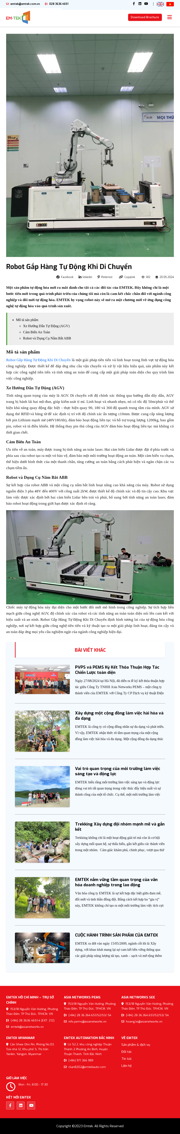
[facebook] (134, 4)
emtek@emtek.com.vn (25, 4)
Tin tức (126, 1059)
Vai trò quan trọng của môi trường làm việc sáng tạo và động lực (117, 771)
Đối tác (126, 1052)
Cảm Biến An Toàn (36, 332)
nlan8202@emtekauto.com (87, 1067)
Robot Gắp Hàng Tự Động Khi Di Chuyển (38, 360)
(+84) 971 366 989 (80, 1060)
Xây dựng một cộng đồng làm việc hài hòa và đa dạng (119, 716)
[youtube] (146, 4)
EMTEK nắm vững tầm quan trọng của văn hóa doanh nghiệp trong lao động (116, 882)
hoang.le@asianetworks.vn (143, 1021)
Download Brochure (145, 17)
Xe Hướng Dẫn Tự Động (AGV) (46, 326)
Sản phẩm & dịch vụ (135, 1044)
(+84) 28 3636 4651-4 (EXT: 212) (32, 1020)
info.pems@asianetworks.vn (87, 1021)
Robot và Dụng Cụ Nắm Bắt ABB (47, 338)
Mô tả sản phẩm (27, 320)
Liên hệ (126, 1066)
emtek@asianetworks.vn (27, 1027)
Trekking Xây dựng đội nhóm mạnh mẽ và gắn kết (120, 827)
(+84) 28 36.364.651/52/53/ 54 (89, 1015)
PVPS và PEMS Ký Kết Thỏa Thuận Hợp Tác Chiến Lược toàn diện (117, 670)
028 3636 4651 (58, 4)
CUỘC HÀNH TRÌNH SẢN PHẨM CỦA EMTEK (116, 935)
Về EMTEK (129, 1038)
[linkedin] (140, 4)
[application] (90, 557)
